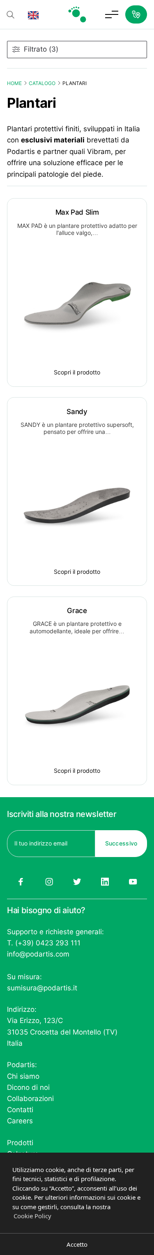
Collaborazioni (30, 1098)
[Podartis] (77, 14)
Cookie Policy (32, 1216)
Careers (20, 1121)
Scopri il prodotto (77, 372)
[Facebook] (21, 882)
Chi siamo (23, 1076)
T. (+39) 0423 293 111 (43, 943)
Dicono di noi (28, 1087)
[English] (33, 14)
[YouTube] (133, 882)
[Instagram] (49, 882)
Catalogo (42, 83)
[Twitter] (77, 882)
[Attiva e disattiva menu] (111, 14)
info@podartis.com (38, 954)
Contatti (20, 1110)
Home (14, 83)
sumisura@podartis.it (42, 988)
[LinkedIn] (105, 882)
